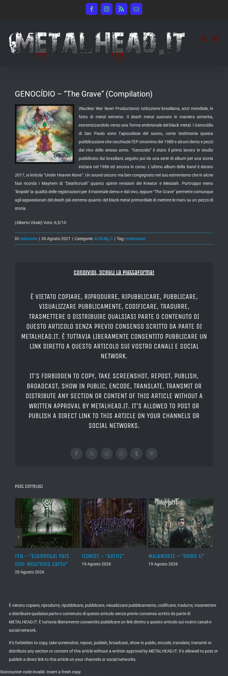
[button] (18, 537)
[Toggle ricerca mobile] (204, 38)
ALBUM (101, 238)
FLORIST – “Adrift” (103, 556)
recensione (135, 238)
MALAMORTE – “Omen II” (176, 556)
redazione (28, 238)
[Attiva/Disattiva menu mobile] (216, 38)
